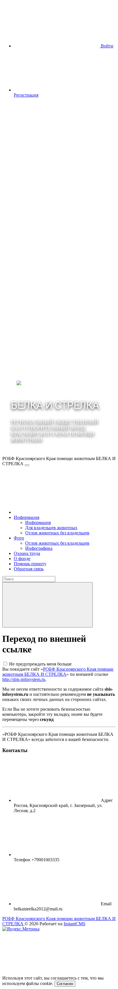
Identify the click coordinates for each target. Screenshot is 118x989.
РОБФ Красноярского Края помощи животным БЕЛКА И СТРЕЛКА (57, 672)
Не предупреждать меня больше (40, 664)
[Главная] (57, 512)
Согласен (65, 984)
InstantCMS (74, 923)
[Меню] (27, 465)
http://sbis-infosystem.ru (23, 679)
